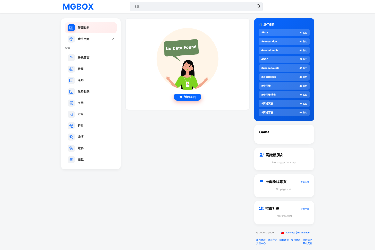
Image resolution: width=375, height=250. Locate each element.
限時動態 (83, 91)
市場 (81, 114)
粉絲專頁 (83, 57)
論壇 (81, 137)
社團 (81, 69)
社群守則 (272, 239)
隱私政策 (284, 239)
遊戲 (81, 159)
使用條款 (296, 239)
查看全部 (305, 182)
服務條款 (261, 239)
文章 (81, 103)
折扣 (81, 125)
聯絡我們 (307, 239)
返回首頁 (190, 97)
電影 (81, 148)
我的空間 (83, 39)
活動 (81, 80)
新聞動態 (83, 27)
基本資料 (307, 243)
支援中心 (261, 243)
